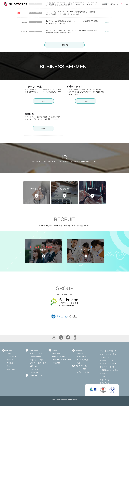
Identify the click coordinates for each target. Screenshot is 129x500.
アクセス (103, 376)
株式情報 (56, 363)
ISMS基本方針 (105, 373)
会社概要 (10, 363)
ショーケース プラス (36, 375)
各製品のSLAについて (108, 360)
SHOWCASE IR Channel (62, 360)
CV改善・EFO (35, 356)
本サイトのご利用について (109, 351)
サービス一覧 (61, 4)
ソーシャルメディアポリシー (109, 363)
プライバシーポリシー (108, 367)
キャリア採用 (81, 356)
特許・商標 (11, 369)
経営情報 (56, 353)
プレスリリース (79, 4)
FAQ (78, 363)
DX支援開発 (34, 372)
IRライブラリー (59, 356)
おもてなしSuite (36, 353)
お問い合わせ (114, 4)
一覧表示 (43, 101)
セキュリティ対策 (36, 360)
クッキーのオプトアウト (109, 354)
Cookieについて (106, 357)
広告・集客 (34, 369)
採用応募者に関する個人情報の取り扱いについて (109, 370)
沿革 (8, 366)
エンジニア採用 (82, 360)
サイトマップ (105, 380)
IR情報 (70, 4)
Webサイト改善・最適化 (39, 363)
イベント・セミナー (93, 4)
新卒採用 (80, 353)
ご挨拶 (9, 353)
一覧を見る (64, 45)
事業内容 (10, 360)
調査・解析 (34, 366)
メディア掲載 (81, 368)
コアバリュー (11, 356)
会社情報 (52, 4)
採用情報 (105, 4)
